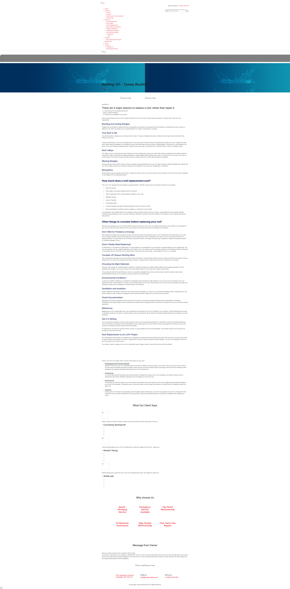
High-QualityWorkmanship (145, 524)
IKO (109, 36)
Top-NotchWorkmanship (168, 508)
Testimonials (110, 18)
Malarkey (110, 34)
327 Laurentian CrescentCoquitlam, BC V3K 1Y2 (125, 576)
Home (106, 9)
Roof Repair (109, 23)
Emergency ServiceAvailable (145, 509)
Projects (107, 38)
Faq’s (106, 43)
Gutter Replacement (112, 25)
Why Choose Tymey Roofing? (114, 16)
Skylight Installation (112, 28)
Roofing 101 (108, 41)
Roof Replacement (111, 21)
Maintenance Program (112, 30)
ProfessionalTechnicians (122, 524)
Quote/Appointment (112, 48)
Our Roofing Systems (112, 32)
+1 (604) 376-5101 (183, 5)
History (108, 12)
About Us (107, 10)
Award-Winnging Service (122, 509)
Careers (108, 14)
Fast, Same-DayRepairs (168, 524)
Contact (107, 45)
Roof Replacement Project (113, 39)
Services (107, 19)
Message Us (109, 47)
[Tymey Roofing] (103, 3)
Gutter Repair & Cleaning (113, 27)
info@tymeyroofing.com (149, 577)
